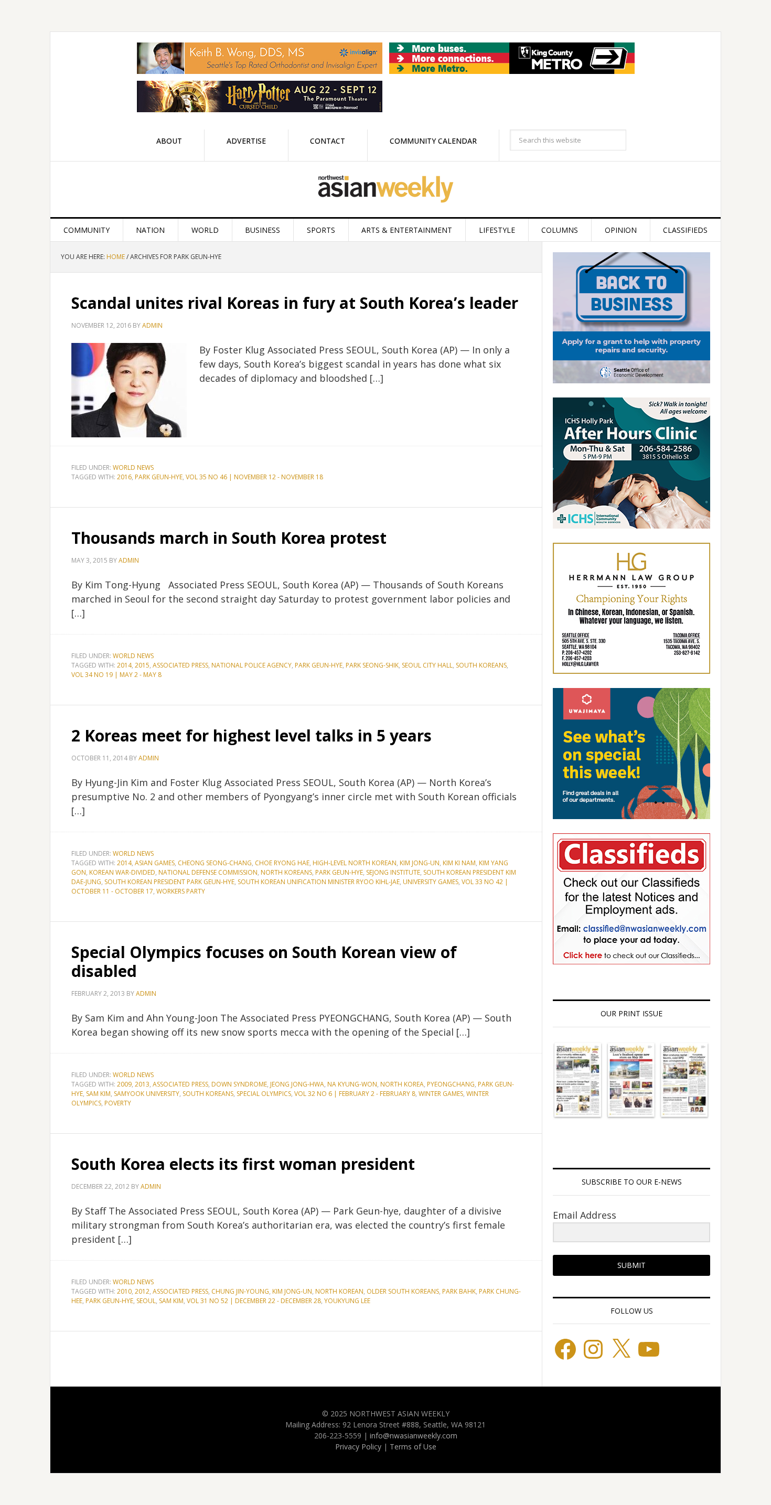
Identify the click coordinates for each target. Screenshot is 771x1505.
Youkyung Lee (347, 1300)
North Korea (402, 1084)
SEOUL (146, 1300)
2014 (124, 665)
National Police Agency (251, 665)
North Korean (339, 1291)
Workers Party (180, 891)
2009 (124, 1084)
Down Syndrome (239, 1084)
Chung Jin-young (240, 1291)
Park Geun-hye (159, 476)
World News (133, 467)
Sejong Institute (393, 872)
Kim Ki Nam (459, 862)
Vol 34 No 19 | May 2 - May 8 (116, 674)
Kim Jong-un (420, 862)
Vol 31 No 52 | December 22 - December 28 (254, 1300)
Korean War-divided (122, 872)
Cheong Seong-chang (215, 862)
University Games (430, 881)
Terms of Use (413, 1447)
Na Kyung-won (352, 1084)
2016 (124, 476)
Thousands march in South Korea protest (229, 538)
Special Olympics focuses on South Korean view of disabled (264, 961)
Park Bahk (459, 1291)
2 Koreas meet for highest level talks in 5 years (251, 735)
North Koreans (286, 872)
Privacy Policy (358, 1447)
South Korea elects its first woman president (243, 1164)
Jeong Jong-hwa (297, 1084)
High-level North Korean (355, 862)
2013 (142, 1084)
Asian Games (155, 862)
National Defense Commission (208, 872)
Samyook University (146, 1093)
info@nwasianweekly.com (413, 1435)
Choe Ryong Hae (282, 862)
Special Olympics (264, 1093)
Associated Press (180, 665)
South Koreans (481, 665)
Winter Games (441, 1093)
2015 (142, 665)
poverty (117, 1103)
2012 (142, 1291)
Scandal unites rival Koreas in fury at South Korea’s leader (294, 303)
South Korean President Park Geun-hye (169, 881)
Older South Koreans (403, 1291)
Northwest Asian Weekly (385, 189)
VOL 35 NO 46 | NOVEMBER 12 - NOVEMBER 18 (254, 476)
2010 (124, 1291)
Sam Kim (98, 1093)
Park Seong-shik (372, 665)
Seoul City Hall (427, 665)
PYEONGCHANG (451, 1084)
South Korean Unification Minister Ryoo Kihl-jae (319, 881)
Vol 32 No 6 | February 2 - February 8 (354, 1093)
